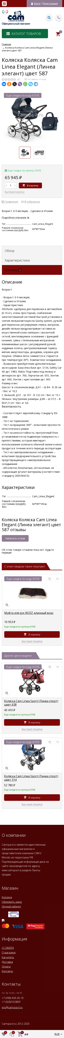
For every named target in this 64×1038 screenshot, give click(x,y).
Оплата (6, 966)
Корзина (7, 897)
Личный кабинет (11, 906)
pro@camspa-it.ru (12, 1007)
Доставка (7, 962)
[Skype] (30, 84)
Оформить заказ (12, 902)
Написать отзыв (15, 538)
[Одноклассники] (9, 84)
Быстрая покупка (14, 191)
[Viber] (20, 84)
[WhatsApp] (25, 84)
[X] (14, 84)
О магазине (9, 952)
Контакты (7, 971)
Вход (37, 3)
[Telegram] (36, 84)
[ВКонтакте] (4, 84)
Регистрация (50, 3)
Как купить (8, 957)
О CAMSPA (8, 948)
